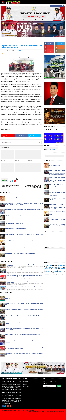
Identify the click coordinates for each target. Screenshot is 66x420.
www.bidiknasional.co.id (49, 411)
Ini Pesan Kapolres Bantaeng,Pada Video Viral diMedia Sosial (17, 197)
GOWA (55, 268)
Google (8, 136)
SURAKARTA (59, 274)
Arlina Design (35, 411)
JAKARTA (51, 267)
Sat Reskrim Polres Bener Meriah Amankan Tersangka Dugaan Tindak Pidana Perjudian (33, 186)
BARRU (59, 267)
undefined (3, 160)
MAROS (60, 271)
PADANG (50, 274)
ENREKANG (62, 270)
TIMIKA (55, 274)
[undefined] (7, 154)
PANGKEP (48, 271)
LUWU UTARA (56, 272)
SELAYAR (63, 272)
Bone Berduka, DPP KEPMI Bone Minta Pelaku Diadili (15, 228)
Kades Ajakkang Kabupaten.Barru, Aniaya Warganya (15, 215)
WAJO (45, 272)
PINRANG (50, 272)
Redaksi (25, 383)
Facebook (21, 136)
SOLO (47, 274)
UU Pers (25, 384)
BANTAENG (61, 265)
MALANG (55, 271)
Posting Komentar (5, 190)
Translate (53, 149)
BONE (56, 270)
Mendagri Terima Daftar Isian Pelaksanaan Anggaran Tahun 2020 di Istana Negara (22, 247)
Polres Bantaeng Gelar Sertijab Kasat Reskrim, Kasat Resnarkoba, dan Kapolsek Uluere (22, 334)
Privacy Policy (26, 386)
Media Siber (61, 411)
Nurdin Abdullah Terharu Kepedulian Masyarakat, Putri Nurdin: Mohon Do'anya (21, 240)
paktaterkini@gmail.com (16, 179)
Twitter (35, 136)
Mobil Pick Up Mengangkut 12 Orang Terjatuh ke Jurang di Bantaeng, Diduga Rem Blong (23, 315)
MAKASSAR (48, 265)
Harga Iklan (25, 381)
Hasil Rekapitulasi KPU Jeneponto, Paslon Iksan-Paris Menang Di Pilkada (20, 253)
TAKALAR (62, 268)
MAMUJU (49, 270)
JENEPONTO (47, 268)
